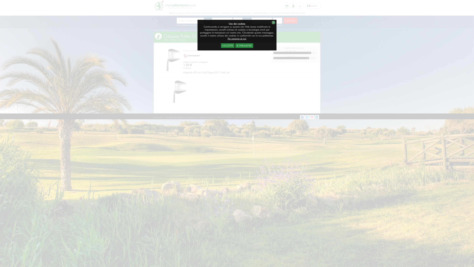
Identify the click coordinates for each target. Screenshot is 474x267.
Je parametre (244, 45)
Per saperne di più (237, 38)
